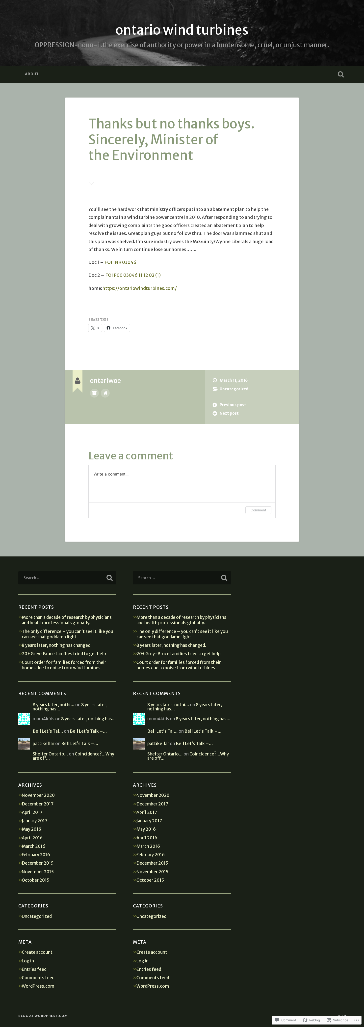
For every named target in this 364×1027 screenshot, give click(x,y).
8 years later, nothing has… (88, 719)
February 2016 (36, 854)
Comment (258, 510)
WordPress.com (38, 986)
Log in (28, 961)
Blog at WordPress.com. (43, 1016)
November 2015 (38, 872)
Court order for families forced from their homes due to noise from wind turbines (64, 665)
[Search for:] (67, 577)
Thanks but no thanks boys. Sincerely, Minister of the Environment (171, 139)
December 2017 (37, 804)
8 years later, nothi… (54, 704)
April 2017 (32, 812)
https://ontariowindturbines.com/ (139, 288)
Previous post (233, 404)
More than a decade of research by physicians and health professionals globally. (67, 620)
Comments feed (38, 977)
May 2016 (31, 829)
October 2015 (35, 880)
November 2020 (38, 795)
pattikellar (43, 743)
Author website (105, 393)
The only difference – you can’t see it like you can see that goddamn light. (67, 634)
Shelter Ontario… (50, 754)
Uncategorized (234, 389)
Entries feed (34, 969)
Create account (37, 952)
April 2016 (32, 838)
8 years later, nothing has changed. (57, 645)
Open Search (341, 74)
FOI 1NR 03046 (120, 262)
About (32, 74)
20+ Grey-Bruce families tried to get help (64, 653)
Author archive (94, 393)
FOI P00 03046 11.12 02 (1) (133, 275)
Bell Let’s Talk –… (88, 731)
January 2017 (34, 821)
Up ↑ (342, 1016)
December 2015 (37, 863)
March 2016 (33, 846)
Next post (229, 413)
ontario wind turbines (182, 30)
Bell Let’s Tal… (48, 731)
